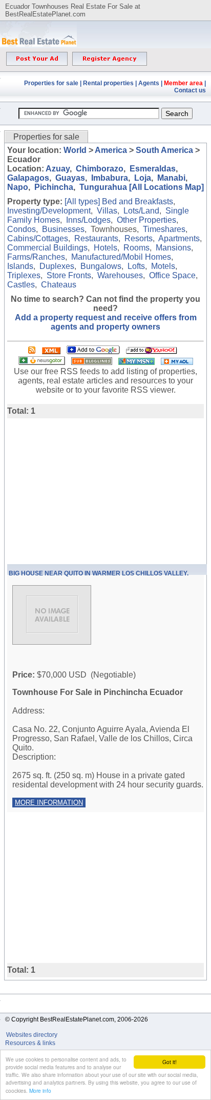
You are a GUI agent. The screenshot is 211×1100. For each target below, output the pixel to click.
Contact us (190, 90)
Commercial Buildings (47, 247)
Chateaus (58, 284)
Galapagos (28, 177)
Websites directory (32, 1034)
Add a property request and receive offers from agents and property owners (106, 322)
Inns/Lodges (88, 220)
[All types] (82, 201)
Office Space (172, 275)
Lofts (136, 266)
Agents (148, 83)
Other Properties (146, 220)
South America (164, 150)
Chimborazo (99, 168)
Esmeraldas (153, 168)
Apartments (179, 238)
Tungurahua (103, 187)
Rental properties (108, 83)
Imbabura (109, 177)
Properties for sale (51, 83)
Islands (20, 266)
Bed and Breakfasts (137, 201)
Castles (21, 284)
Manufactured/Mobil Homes (121, 257)
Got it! (169, 1062)
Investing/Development (49, 210)
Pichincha (53, 187)
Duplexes (56, 266)
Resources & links (30, 1043)
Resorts (138, 238)
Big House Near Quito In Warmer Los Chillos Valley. (98, 573)
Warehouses (120, 275)
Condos (21, 229)
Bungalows (100, 266)
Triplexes (23, 275)
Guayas (70, 177)
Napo (17, 187)
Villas (107, 210)
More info (40, 1090)
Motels (163, 266)
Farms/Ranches (36, 257)
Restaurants (96, 238)
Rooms (136, 247)
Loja (142, 177)
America (111, 150)
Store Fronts (69, 275)
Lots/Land (141, 210)
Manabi (171, 177)
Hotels (105, 247)
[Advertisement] (93, 490)
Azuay (58, 168)
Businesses (63, 229)
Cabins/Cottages (37, 238)
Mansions (173, 247)
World (75, 150)
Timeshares (164, 229)
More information (49, 802)
